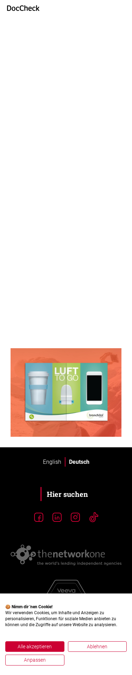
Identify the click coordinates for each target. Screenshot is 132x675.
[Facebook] (39, 518)
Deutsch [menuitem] (79, 461)
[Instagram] (75, 518)
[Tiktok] (93, 518)
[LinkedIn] (57, 518)
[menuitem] (52, 462)
